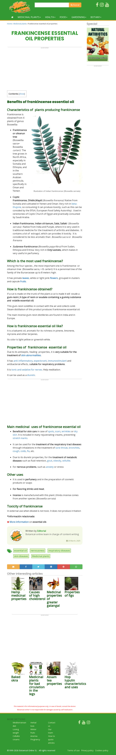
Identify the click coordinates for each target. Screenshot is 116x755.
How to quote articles (51, 739)
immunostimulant (57, 360)
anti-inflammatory (23, 360)
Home (9, 24)
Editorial (41, 530)
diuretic (31, 375)
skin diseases (21, 556)
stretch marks (20, 438)
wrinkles (66, 431)
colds (23, 451)
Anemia (33, 736)
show (21, 93)
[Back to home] (12, 17)
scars (58, 431)
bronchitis (74, 447)
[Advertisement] (45, 68)
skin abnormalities (31, 355)
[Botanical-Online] (19, 7)
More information (19, 521)
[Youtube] (83, 723)
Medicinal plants (28, 17)
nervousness (37, 550)
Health (49, 17)
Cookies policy (101, 750)
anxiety (50, 466)
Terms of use (73, 750)
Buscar (76, 5)
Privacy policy (87, 750)
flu (28, 451)
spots (51, 431)
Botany (95, 17)
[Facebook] (79, 723)
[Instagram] (88, 723)
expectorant (40, 360)
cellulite (66, 460)
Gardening (78, 17)
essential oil (20, 550)
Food (63, 17)
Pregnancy (35, 739)
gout (49, 460)
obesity (57, 460)
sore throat (61, 447)
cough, (16, 451)
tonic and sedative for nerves (26, 369)
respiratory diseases (59, 550)
